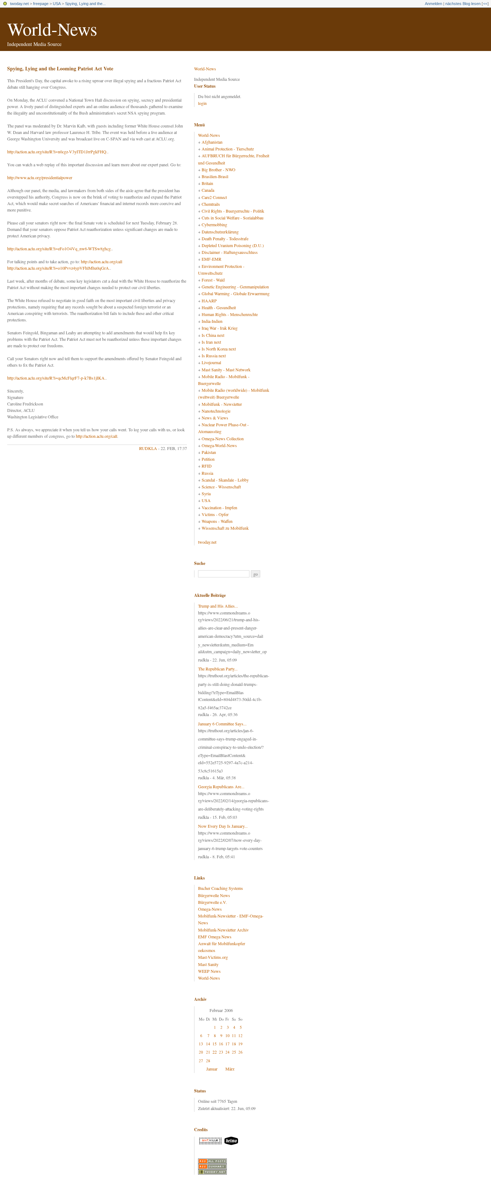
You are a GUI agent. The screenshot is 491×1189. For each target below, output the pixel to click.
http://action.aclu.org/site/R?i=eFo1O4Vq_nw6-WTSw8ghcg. (59, 248)
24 (227, 1052)
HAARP (209, 300)
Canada (208, 190)
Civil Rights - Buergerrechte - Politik (233, 211)
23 (221, 1052)
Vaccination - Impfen (219, 507)
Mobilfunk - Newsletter (222, 404)
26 (240, 1052)
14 (208, 1043)
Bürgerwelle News (214, 895)
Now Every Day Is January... (223, 826)
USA (57, 3)
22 (214, 1052)
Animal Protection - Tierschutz (228, 149)
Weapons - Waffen (217, 521)
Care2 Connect (214, 197)
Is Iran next (211, 342)
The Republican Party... (218, 669)
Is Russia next (214, 355)
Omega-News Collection (223, 438)
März (229, 1069)
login (202, 103)
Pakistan (209, 452)
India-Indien (212, 321)
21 (208, 1052)
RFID (207, 466)
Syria (206, 493)
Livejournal (211, 362)
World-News (52, 29)
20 (201, 1052)
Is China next (213, 335)
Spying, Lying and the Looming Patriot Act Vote (60, 68)
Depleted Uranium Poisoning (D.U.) (233, 245)
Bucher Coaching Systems (220, 888)
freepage (41, 3)
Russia (207, 473)
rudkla (148, 448)
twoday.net (19, 3)
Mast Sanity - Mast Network (226, 369)
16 (221, 1043)
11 (234, 1035)
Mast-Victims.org (213, 957)
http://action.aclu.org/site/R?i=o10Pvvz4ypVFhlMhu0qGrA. (58, 268)
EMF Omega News (214, 936)
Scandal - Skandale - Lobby (225, 480)
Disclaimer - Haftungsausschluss (230, 252)
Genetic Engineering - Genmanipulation (235, 286)
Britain (207, 183)
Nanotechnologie (216, 411)
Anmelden (433, 3)
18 (234, 1043)
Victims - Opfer (215, 514)
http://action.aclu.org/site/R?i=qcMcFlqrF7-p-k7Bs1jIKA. (56, 378)
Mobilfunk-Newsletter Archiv (223, 930)
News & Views (215, 418)
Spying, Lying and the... (85, 3)
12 (240, 1035)
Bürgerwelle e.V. (212, 902)
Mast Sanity (208, 964)
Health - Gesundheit (219, 307)
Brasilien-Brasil (215, 176)
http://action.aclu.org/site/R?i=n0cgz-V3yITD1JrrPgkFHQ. (57, 151)
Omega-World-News (219, 445)
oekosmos (206, 950)
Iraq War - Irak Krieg (220, 328)
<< (485, 3)
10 (227, 1035)
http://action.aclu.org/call (101, 261)
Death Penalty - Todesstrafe (225, 238)
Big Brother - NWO (218, 169)
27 (201, 1060)
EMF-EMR (211, 259)
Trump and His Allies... (218, 606)
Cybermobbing (214, 224)
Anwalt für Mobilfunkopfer (221, 943)
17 (227, 1043)
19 (240, 1043)
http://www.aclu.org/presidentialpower (39, 177)
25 (234, 1052)
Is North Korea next (219, 349)
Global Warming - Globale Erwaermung (236, 293)
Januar (211, 1069)
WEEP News (209, 971)
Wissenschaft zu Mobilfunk (225, 528)
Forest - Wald (213, 280)
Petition (208, 459)
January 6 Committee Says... (222, 723)
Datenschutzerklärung (220, 231)
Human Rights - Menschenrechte (230, 314)
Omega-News (210, 909)
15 (214, 1043)
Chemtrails (211, 204)
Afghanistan (212, 142)
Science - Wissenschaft (221, 486)
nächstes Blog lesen (463, 3)
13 (201, 1043)
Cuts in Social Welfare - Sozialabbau (232, 217)
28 (208, 1060)
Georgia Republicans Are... (221, 786)
